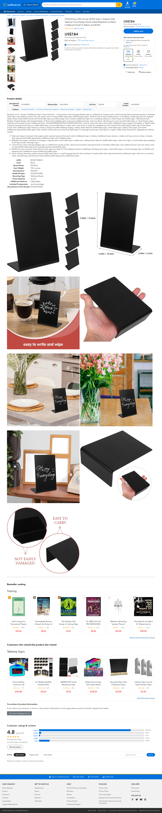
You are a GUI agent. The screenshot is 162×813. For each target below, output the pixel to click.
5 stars (36, 730)
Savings (28, 11)
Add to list (131, 72)
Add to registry (146, 72)
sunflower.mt (85, 45)
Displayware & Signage (57, 15)
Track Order (95, 777)
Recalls (69, 794)
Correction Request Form (19, 713)
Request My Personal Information (110, 798)
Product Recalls (72, 801)
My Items (86, 11)
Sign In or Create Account (60, 777)
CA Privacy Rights (105, 794)
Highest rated (33, 755)
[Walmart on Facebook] (132, 799)
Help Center (80, 777)
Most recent (20, 755)
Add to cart (138, 31)
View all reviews (15, 747)
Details (141, 67)
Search (150, 755)
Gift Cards (38, 801)
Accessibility (71, 798)
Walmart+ (38, 798)
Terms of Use (103, 788)
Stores (37, 791)
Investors (5, 798)
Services (20, 11)
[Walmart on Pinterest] (145, 799)
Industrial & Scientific (18, 15)
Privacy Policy (104, 791)
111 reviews (80, 28)
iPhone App (135, 788)
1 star (36, 741)
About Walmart (7, 788)
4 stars (35, 733)
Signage (78, 109)
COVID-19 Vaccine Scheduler (77, 788)
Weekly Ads (109, 777)
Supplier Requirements (10, 804)
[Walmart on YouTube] (141, 799)
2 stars (36, 738)
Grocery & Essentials (41, 11)
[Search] (119, 4)
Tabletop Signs (87, 109)
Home (9, 15)
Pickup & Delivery (57, 11)
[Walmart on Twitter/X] (136, 799)
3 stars (36, 735)
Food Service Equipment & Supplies (38, 15)
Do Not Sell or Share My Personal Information (123, 810)
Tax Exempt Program (74, 804)
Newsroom (6, 794)
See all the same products (146, 698)
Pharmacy (68, 11)
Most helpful (48, 755)
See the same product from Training (142, 637)
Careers (77, 11)
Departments (10, 11)
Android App (135, 791)
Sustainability (6, 801)
